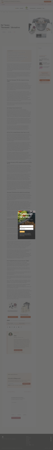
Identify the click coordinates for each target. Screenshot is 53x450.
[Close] (34, 212)
